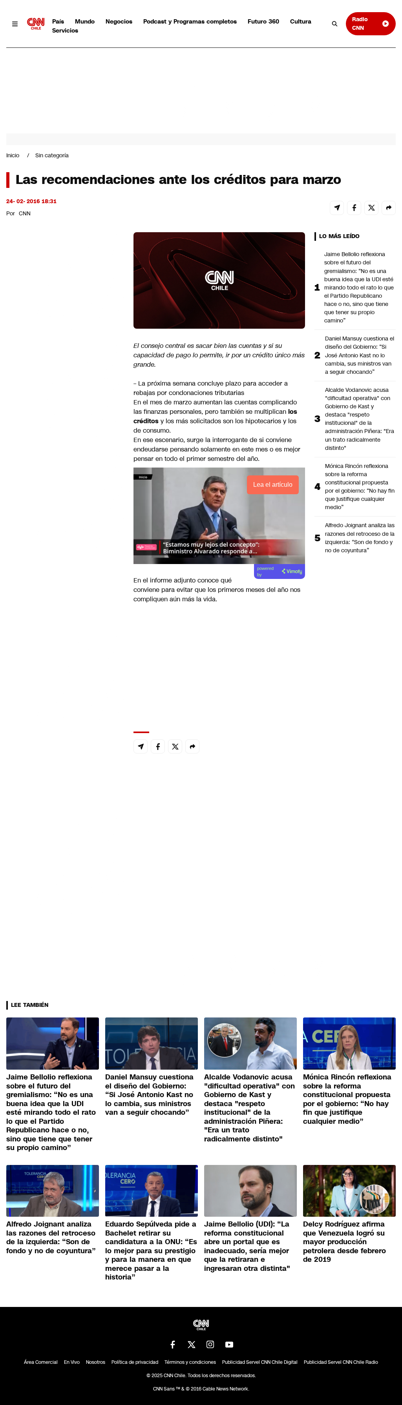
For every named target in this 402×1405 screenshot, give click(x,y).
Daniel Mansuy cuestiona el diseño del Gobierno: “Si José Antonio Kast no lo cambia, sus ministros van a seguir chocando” (359, 355)
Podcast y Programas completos (190, 21)
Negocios (119, 21)
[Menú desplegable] (15, 24)
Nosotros (95, 1362)
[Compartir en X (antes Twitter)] (371, 208)
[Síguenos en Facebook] (172, 1344)
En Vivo (72, 1362)
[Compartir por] (389, 208)
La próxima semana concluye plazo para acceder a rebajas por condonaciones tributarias (210, 388)
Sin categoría (52, 155)
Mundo (85, 21)
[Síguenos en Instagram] (210, 1344)
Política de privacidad (134, 1362)
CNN (25, 213)
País (58, 21)
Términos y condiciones (190, 1362)
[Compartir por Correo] (337, 208)
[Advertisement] (65, 681)
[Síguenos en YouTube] (229, 1344)
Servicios (65, 30)
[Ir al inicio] (35, 24)
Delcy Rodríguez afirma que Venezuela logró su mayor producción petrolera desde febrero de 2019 (344, 1242)
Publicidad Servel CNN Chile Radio (341, 1362)
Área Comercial (41, 1362)
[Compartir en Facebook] (354, 208)
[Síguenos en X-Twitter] (191, 1344)
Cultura (300, 21)
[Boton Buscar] (334, 24)
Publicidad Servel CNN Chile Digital (260, 1362)
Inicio (12, 155)
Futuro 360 (263, 21)
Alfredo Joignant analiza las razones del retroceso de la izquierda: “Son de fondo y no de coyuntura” (360, 537)
